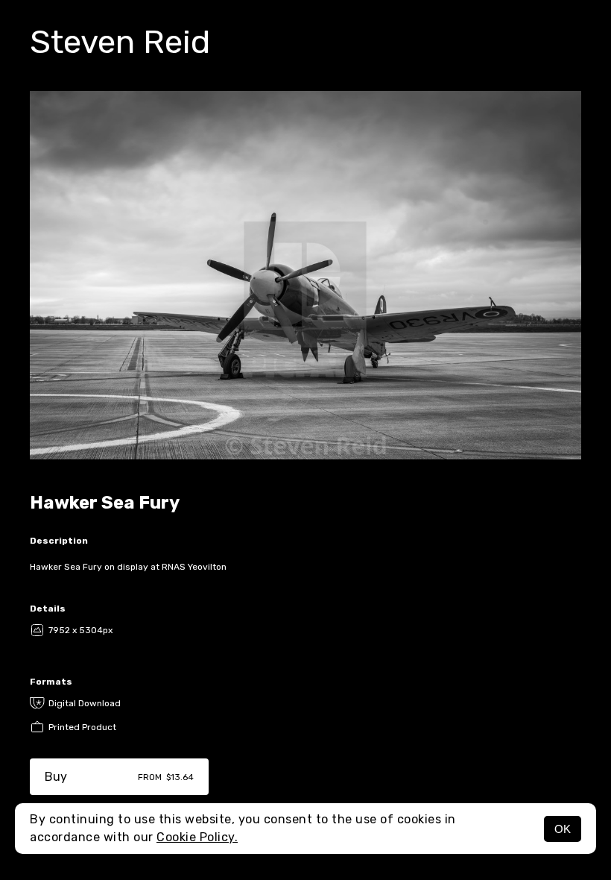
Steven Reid (120, 41)
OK (562, 829)
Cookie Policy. (197, 837)
